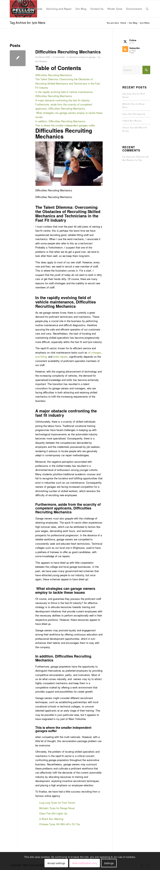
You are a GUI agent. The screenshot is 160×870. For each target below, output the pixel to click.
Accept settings (56, 863)
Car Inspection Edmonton (134, 156)
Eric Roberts (41, 61)
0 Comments (59, 57)
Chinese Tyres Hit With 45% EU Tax (59, 824)
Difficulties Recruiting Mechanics (68, 52)
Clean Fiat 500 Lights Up (53, 813)
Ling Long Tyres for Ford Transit (57, 802)
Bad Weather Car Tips (132, 159)
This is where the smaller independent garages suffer (65, 125)
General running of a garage (82, 57)
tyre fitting (41, 356)
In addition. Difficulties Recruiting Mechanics (60, 121)
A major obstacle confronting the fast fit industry (62, 100)
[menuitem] (20, 8)
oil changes (94, 352)
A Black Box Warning (51, 819)
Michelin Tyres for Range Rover (57, 808)
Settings (109, 863)
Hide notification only (84, 863)
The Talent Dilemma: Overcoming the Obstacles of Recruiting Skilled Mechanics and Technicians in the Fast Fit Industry (67, 83)
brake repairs (60, 356)
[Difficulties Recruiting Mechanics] (18, 58)
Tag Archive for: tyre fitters (27, 22)
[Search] (147, 8)
